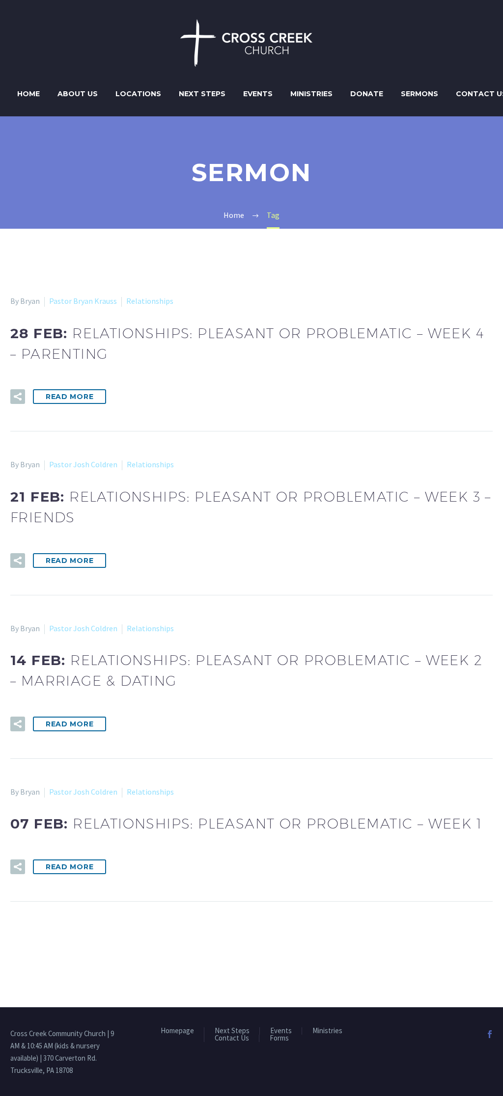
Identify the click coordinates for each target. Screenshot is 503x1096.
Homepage (177, 1031)
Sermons (419, 93)
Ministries (311, 93)
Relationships (149, 301)
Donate (366, 93)
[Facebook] (490, 1034)
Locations (138, 93)
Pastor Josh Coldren (83, 464)
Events (258, 93)
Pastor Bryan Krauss (83, 301)
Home (28, 93)
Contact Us (232, 1038)
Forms (279, 1038)
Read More (69, 396)
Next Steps (202, 93)
